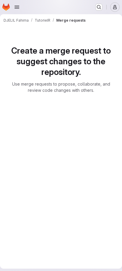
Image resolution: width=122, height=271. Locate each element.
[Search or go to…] (98, 7)
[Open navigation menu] (17, 7)
